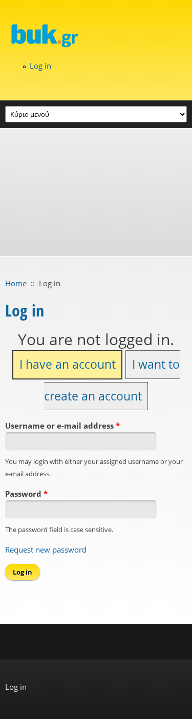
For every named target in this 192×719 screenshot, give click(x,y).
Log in (40, 65)
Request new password (46, 549)
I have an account (67, 364)
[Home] (96, 35)
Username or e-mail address (62, 425)
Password (26, 494)
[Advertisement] (96, 192)
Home (16, 283)
